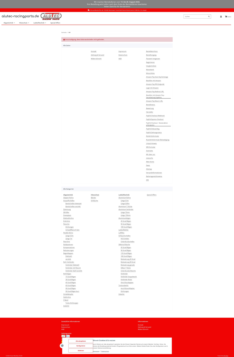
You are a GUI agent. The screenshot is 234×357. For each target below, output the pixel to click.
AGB (120, 59)
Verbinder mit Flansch (73, 268)
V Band (65, 300)
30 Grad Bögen (71, 280)
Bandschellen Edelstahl (73, 204)
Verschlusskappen (127, 283)
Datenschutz (123, 55)
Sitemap (149, 169)
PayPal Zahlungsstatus (154, 132)
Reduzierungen (68, 250)
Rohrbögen (67, 274)
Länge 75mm (125, 212)
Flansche (66, 224)
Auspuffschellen (68, 201)
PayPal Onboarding (152, 129)
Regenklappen (68, 253)
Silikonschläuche (124, 245)
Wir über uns (150, 154)
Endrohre (66, 221)
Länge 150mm (125, 215)
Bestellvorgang (151, 55)
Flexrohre (66, 242)
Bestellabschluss (152, 51)
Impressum (122, 51)
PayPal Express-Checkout (154, 119)
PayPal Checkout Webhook (155, 116)
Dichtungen (70, 227)
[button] (221, 16)
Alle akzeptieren (81, 341)
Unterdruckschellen (127, 242)
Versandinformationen (154, 173)
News (148, 165)
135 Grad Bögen (126, 253)
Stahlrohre (67, 297)
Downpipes (67, 215)
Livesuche (149, 158)
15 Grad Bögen (71, 277)
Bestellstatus (150, 105)
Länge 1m (69, 239)
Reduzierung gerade (128, 265)
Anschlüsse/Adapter (128, 288)
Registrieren (150, 62)
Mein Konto (150, 162)
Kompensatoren (69, 247)
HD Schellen (125, 239)
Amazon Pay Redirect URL (155, 92)
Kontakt (93, 51)
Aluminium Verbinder (126, 209)
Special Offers (151, 195)
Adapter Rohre (68, 198)
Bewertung (150, 108)
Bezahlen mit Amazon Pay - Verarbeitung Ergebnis (155, 96)
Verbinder (124, 274)
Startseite (149, 151)
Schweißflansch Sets (72, 230)
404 (147, 180)
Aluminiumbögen (124, 218)
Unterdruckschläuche (128, 271)
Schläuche (94, 201)
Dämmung (67, 209)
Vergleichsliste (151, 66)
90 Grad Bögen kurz (72, 291)
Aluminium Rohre (125, 198)
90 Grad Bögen (71, 288)
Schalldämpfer (68, 294)
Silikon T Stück (126, 268)
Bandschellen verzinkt (73, 207)
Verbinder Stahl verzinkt (74, 271)
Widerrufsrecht (96, 59)
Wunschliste (150, 73)
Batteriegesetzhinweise (154, 176)
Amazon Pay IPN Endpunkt (155, 84)
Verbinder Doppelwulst (129, 277)
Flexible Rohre (68, 233)
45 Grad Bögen (71, 283)
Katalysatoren (68, 245)
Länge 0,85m (125, 204)
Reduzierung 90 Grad (128, 262)
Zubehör (66, 306)
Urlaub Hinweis (151, 143)
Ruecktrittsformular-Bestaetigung (157, 140)
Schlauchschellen (124, 236)
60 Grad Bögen (71, 285)
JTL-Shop (226, 356)
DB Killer (66, 212)
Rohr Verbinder (68, 262)
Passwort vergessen (153, 59)
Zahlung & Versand (97, 55)
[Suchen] (209, 16)
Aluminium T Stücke (125, 207)
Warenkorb (150, 70)
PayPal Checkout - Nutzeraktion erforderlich (157, 124)
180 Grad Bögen (126, 227)
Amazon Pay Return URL (154, 101)
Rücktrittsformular (152, 136)
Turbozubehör (124, 285)
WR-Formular (150, 147)
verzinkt (68, 259)
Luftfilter (121, 233)
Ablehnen (81, 350)
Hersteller (149, 112)
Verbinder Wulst (126, 280)
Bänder (93, 198)
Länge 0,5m (69, 236)
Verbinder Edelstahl (72, 265)
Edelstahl (69, 256)
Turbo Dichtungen (72, 303)
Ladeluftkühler (124, 230)
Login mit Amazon (152, 88)
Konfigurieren (81, 346)
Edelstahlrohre (68, 218)
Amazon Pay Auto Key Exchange (157, 77)
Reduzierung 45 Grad (128, 259)
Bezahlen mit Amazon (153, 81)
